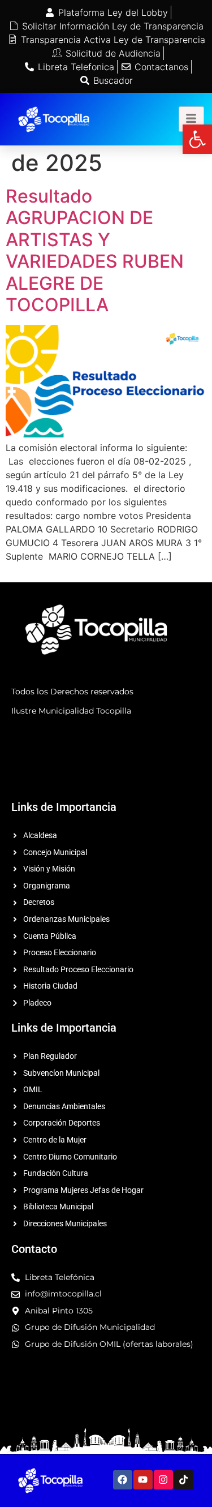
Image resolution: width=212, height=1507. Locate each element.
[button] (197, 139)
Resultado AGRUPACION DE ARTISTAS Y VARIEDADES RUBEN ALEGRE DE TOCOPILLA (95, 250)
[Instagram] (163, 1479)
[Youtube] (143, 1479)
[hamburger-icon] (191, 119)
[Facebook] (122, 1479)
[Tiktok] (183, 1479)
